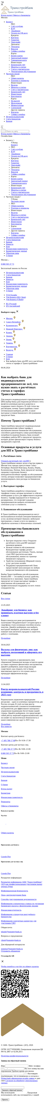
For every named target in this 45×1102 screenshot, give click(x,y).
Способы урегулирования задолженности (18, 899)
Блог (8, 246)
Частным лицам (13, 74)
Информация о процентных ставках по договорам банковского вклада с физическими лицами (22, 905)
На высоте (15, 101)
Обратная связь (12, 253)
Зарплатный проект (19, 58)
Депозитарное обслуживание (23, 71)
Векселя (14, 49)
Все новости (6, 726)
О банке (9, 255)
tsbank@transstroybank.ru (11, 932)
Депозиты (15, 47)
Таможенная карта (19, 60)
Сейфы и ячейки (18, 51)
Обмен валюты (17, 78)
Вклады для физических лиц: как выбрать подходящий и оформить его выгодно (21, 652)
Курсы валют (6, 789)
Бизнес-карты (17, 56)
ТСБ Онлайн (11, 295)
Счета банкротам (13, 119)
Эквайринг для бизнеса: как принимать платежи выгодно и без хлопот (20, 613)
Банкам (9, 121)
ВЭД (13, 28)
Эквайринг (15, 31)
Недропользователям (15, 117)
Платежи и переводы (20, 80)
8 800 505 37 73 (7, 264)
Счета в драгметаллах (20, 69)
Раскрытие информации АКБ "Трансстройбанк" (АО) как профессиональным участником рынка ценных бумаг (21, 884)
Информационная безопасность (14, 891)
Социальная (16, 108)
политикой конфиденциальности (15, 1097)
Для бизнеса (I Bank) (15, 299)
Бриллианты (16, 96)
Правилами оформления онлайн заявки (18, 1078)
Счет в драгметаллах (20, 90)
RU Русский (11, 304)
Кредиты (15, 38)
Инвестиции (16, 94)
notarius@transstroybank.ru (12, 949)
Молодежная (16, 103)
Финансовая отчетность (11, 910)
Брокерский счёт (18, 65)
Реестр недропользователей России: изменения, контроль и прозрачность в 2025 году (22, 692)
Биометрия (5, 793)
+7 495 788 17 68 (8, 740)
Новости (9, 244)
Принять (5, 1100)
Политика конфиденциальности (14, 1056)
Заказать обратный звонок (12, 1090)
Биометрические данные (16, 251)
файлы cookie (20, 1093)
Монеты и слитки (18, 67)
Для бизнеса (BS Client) (16, 297)
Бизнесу (9, 22)
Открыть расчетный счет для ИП (15, 461)
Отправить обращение (10, 951)
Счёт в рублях (17, 26)
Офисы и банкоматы (9, 806)
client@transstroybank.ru (11, 940)
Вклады (14, 85)
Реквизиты (5, 802)
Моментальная (17, 105)
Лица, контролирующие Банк (13, 895)
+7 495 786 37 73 (8, 749)
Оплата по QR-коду (19, 33)
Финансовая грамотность (17, 249)
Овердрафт (15, 42)
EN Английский (13, 306)
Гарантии (15, 40)
